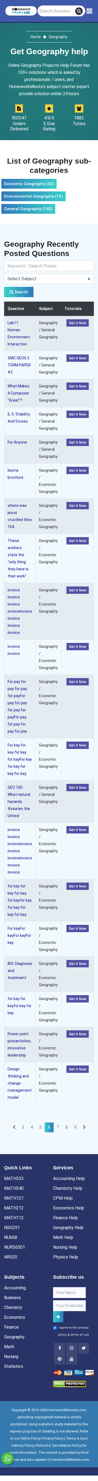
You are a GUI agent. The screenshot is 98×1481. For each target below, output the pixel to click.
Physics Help (65, 1257)
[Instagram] (71, 1348)
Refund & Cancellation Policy (58, 1445)
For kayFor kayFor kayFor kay (19, 935)
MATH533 (14, 1178)
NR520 (10, 1257)
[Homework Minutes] (21, 10)
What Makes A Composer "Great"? (18, 393)
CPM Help (63, 1198)
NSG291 (12, 1227)
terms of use (80, 1334)
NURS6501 (14, 1247)
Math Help (63, 1237)
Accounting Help (69, 1178)
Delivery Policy (23, 1445)
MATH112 (14, 1217)
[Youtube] (59, 1359)
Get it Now (77, 323)
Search (20, 292)
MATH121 (14, 1198)
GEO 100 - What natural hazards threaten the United (19, 801)
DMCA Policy (30, 1438)
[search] (79, 11)
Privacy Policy (52, 1438)
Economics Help (68, 1208)
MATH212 (14, 1208)
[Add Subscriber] (58, 1316)
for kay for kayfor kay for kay (20, 1006)
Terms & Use (76, 1438)
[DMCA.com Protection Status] (69, 1383)
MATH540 (14, 1188)
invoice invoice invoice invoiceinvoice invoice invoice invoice (20, 611)
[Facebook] (59, 1348)
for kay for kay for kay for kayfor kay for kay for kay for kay (20, 900)
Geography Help (68, 1227)
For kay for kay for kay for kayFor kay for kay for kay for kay (20, 759)
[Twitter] (83, 1348)
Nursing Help (65, 1247)
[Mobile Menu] (89, 11)
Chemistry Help (67, 1188)
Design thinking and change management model (20, 1083)
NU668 (10, 1237)
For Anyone (17, 442)
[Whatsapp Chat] (7, 1458)
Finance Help (65, 1217)
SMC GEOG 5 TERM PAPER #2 (19, 365)
